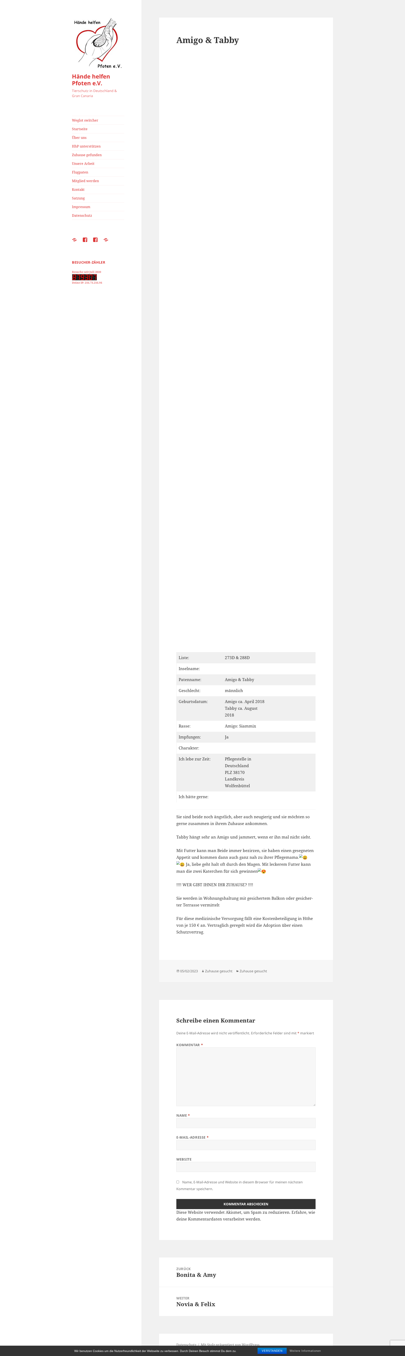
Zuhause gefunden (87, 155)
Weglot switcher (85, 120)
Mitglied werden (85, 181)
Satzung (78, 198)
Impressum (81, 207)
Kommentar (189, 1045)
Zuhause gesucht (218, 971)
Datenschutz (82, 215)
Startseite (80, 129)
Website (184, 1159)
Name (183, 1115)
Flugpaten (80, 172)
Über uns (79, 137)
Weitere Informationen (305, 1350)
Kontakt (78, 189)
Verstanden (272, 1350)
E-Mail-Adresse (192, 1137)
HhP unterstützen (86, 146)
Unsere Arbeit (83, 163)
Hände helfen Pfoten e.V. (91, 79)
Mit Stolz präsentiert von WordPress (230, 1344)
